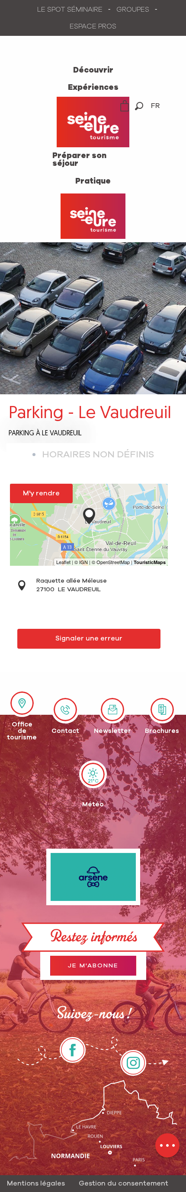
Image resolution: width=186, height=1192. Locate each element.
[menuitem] (93, 70)
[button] (139, 106)
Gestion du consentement (123, 1183)
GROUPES (132, 9)
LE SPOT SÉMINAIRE (70, 9)
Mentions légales (36, 1183)
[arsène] (93, 877)
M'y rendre (41, 493)
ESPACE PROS (93, 26)
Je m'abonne (93, 966)
